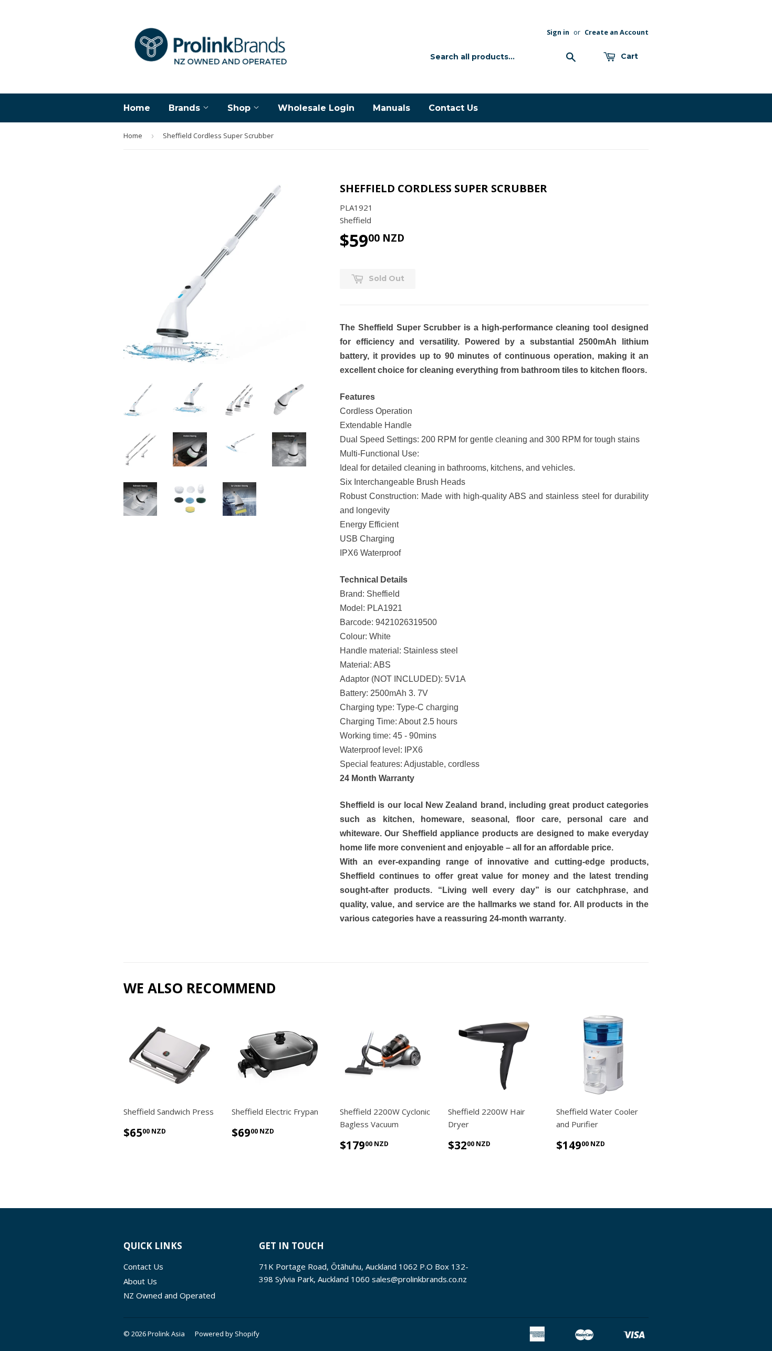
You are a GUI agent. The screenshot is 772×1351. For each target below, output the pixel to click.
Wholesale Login (316, 108)
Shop (240, 108)
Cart (628, 56)
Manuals (391, 108)
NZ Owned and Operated (169, 1295)
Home (136, 108)
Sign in (558, 32)
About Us (140, 1281)
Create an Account (617, 32)
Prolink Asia (166, 1333)
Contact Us (453, 108)
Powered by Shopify (227, 1333)
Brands (186, 108)
